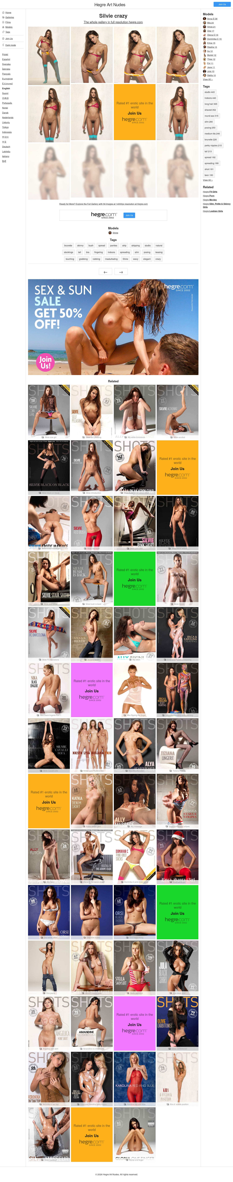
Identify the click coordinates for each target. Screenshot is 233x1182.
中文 (4, 141)
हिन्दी (4, 161)
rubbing (96, 258)
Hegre (210, 191)
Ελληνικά (7, 83)
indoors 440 (210, 97)
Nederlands (7, 117)
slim (137, 252)
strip (124, 245)
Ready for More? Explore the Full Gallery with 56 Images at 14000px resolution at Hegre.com (103, 203)
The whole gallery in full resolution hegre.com (113, 22)
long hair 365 (211, 103)
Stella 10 (211, 75)
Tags (7, 31)
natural (159, 245)
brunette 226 (211, 139)
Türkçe (5, 127)
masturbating (111, 258)
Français (6, 73)
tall (79, 252)
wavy (135, 258)
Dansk (5, 112)
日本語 (5, 98)
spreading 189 (211, 163)
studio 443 (210, 92)
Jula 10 (210, 71)
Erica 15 (211, 42)
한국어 (5, 136)
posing (147, 252)
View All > (208, 79)
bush (91, 245)
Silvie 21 (211, 26)
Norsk (5, 107)
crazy (158, 258)
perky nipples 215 (213, 145)
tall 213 (208, 151)
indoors (111, 252)
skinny (80, 245)
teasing (158, 252)
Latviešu (6, 151)
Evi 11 (210, 63)
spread (101, 245)
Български (7, 78)
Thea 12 (211, 59)
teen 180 (209, 175)
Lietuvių (6, 122)
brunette (68, 245)
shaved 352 (210, 109)
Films (8, 22)
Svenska (6, 64)
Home (8, 12)
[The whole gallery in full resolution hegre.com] (92, 169)
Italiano (5, 156)
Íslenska (6, 69)
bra (87, 252)
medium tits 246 (212, 133)
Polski (5, 54)
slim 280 (209, 121)
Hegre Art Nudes (109, 4)
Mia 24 (210, 22)
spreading (125, 252)
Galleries (9, 17)
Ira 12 (210, 51)
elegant (146, 258)
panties (113, 245)
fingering (98, 252)
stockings (68, 252)
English (6, 88)
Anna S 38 (212, 18)
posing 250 (210, 127)
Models (8, 27)
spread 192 (210, 157)
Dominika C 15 (214, 38)
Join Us (222, 4)
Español (6, 59)
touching (70, 258)
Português (7, 102)
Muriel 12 (211, 55)
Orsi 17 (210, 30)
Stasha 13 (212, 47)
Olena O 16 (212, 34)
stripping (135, 245)
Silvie (115, 232)
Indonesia (7, 132)
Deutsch (6, 146)
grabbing (83, 258)
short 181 (209, 169)
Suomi (5, 93)
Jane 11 (211, 67)
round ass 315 (211, 115)
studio (148, 245)
